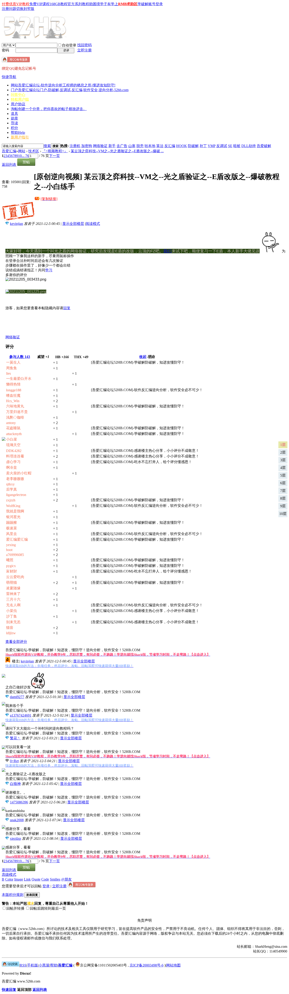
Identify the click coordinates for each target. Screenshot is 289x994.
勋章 (14, 118)
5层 (283, 475)
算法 (159, 146)
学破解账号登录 (150, 4)
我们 (167, 251)
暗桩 (236, 146)
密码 (5, 50)
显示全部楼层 (73, 224)
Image (18, 879)
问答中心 (18, 95)
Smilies (55, 879)
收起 (143, 357)
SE (230, 146)
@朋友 (66, 879)
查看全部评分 (16, 641)
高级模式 (9, 874)
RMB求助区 (128, 4)
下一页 (54, 156)
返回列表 (9, 164)
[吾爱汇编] (35, 36)
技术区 (33, 151)
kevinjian (16, 224)
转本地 (149, 146)
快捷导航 (9, 77)
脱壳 (140, 146)
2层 (283, 452)
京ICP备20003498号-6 (146, 965)
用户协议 (18, 104)
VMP (211, 146)
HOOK (181, 146)
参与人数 (19, 357)
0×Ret (14, 761)
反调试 (221, 146)
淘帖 (49, 109)
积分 (14, 128)
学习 (48, 270)
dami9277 (17, 697)
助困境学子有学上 (103, 4)
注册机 (75, 146)
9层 (283, 506)
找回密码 (84, 45)
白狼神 (15, 784)
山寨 (131, 146)
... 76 (25, 156)
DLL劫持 (248, 146)
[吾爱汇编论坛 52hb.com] (10, 965)
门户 (69, 90)
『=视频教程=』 (55, 151)
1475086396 (19, 802)
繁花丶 (15, 738)
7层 (283, 491)
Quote (36, 879)
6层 (283, 483)
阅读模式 (93, 224)
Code (45, 879)
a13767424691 (20, 715)
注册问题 (9, 9)
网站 (63, 85)
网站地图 (173, 965)
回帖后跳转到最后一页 (48, 908)
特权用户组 (20, 99)
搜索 (47, 146)
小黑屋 (44, 965)
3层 (283, 460)
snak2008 (17, 820)
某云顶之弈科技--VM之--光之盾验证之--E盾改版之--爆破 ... (117, 151)
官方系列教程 (78, 4)
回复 (66, 308)
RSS (23, 965)
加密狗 (86, 146)
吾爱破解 (264, 146)
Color (9, 879)
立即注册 (84, 50)
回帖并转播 (15, 908)
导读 (14, 123)
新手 (112, 146)
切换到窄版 (25, 9)
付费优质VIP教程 (15, 4)
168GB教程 (59, 4)
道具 (14, 113)
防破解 (193, 146)
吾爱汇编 (9, 151)
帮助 (18, 132)
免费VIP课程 (39, 4)
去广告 (122, 146)
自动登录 (69, 45)
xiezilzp (15, 838)
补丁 (203, 146)
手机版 (32, 965)
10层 (283, 514)
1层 (283, 445)
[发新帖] (26, 164)
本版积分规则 (12, 895)
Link (27, 879)
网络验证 (100, 146)
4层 (283, 468)
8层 (283, 498)
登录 (46, 886)
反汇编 (169, 146)
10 (20, 156)
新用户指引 (20, 137)
